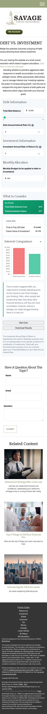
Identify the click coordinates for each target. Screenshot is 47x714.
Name (8, 375)
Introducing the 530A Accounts (23, 587)
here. (39, 691)
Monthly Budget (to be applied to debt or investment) (22, 170)
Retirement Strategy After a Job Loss (23, 482)
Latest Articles (23, 630)
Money (23, 625)
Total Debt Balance (15, 110)
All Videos (23, 633)
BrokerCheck (6, 641)
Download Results (23, 327)
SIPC (25, 684)
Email (8, 390)
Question (8, 405)
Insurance (23, 619)
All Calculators (23, 636)
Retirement (23, 611)
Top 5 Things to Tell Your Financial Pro (23, 536)
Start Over (23, 322)
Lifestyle (23, 628)
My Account (14, 32)
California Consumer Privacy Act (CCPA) (21, 670)
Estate (23, 616)
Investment (23, 613)
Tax (23, 622)
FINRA (21, 684)
